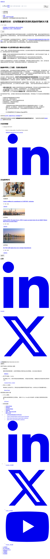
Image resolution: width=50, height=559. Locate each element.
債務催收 (8, 410)
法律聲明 (5, 547)
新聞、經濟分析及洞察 (11, 411)
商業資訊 (8, 407)
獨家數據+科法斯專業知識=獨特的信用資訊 (13, 27)
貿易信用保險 (9, 406)
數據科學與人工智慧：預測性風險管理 (12, 28)
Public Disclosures (7, 549)
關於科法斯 (8, 413)
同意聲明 (5, 553)
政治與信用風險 (9, 408)
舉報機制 (5, 551)
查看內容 (3, 1)
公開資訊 (5, 552)
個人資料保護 (6, 548)
